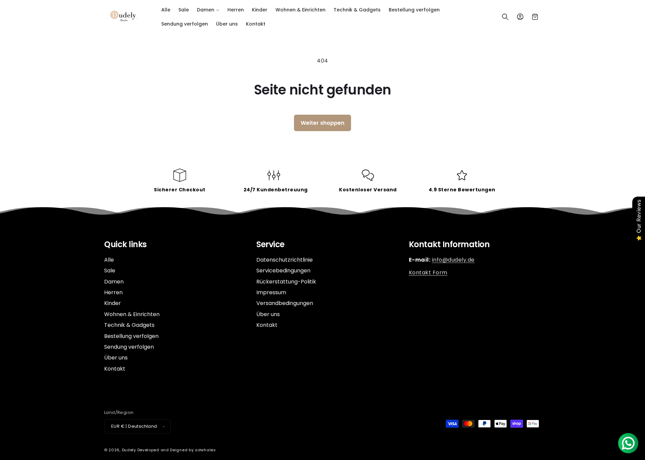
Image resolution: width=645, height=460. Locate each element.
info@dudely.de (453, 260)
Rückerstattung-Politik (286, 281)
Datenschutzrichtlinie (284, 260)
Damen (114, 281)
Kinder (112, 303)
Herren (113, 292)
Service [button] (270, 245)
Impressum (271, 292)
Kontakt (114, 369)
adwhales (205, 450)
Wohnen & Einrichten (132, 314)
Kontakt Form (428, 272)
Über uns (116, 357)
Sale (109, 270)
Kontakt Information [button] (449, 245)
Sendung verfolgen (129, 347)
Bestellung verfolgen (131, 336)
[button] (208, 10)
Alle (109, 260)
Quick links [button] (125, 245)
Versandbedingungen (284, 303)
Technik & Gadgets (129, 325)
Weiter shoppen (322, 123)
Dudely (129, 450)
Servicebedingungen (283, 270)
